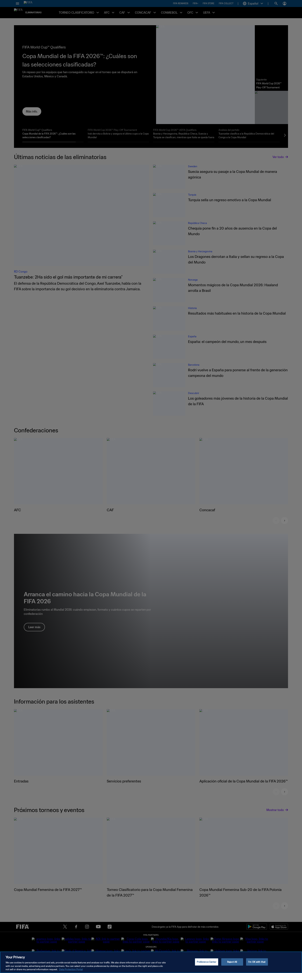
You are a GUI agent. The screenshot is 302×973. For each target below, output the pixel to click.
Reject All (232, 961)
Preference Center (206, 961)
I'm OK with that (256, 961)
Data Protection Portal (71, 969)
